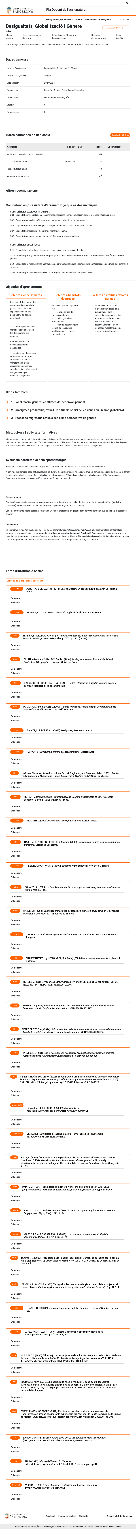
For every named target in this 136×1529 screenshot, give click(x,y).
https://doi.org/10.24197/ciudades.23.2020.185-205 (85, 1416)
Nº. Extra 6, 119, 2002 (38, 1387)
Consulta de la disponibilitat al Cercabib (25, 581)
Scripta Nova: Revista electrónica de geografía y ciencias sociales (66, 1384)
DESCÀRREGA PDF (116, 27)
